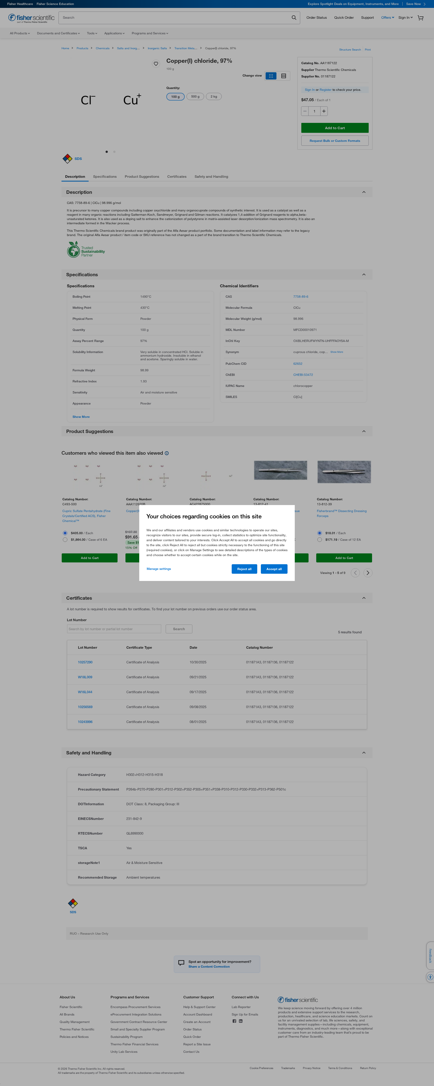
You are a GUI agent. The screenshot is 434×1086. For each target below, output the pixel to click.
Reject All (244, 569)
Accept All (274, 569)
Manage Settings (159, 569)
